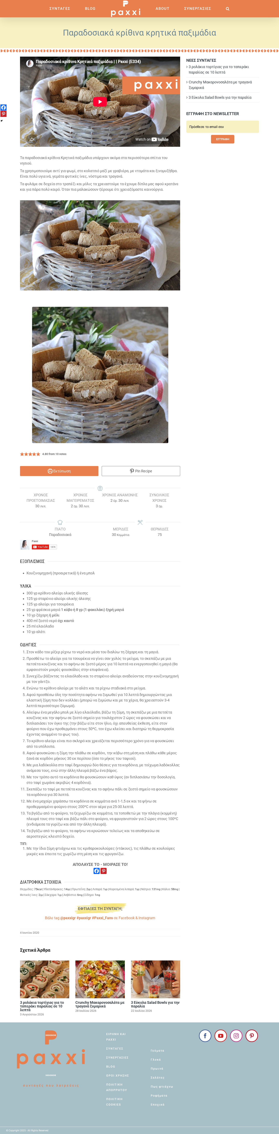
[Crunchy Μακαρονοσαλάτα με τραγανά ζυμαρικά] (100, 979)
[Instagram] (236, 1036)
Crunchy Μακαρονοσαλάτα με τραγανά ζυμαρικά (100, 1004)
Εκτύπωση (61, 471)
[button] (206, 8)
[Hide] (1, 120)
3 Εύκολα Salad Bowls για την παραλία (155, 1004)
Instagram (146, 918)
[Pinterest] (103, 871)
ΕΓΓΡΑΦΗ (222, 139)
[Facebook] (97, 871)
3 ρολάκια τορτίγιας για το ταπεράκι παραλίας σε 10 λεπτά (42, 1006)
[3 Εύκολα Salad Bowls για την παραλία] (155, 979)
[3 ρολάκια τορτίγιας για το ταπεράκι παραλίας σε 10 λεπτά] (44, 979)
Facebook (127, 918)
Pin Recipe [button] (143, 471)
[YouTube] (220, 1036)
